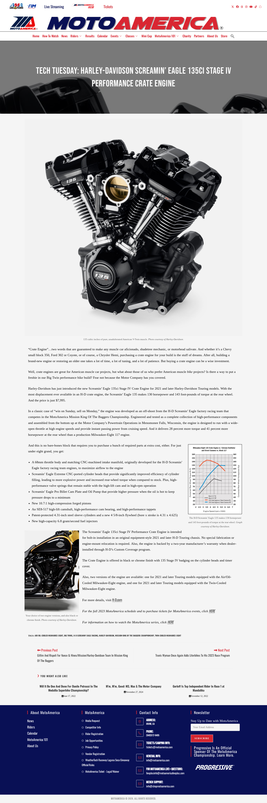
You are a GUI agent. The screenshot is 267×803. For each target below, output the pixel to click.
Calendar (102, 36)
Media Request (92, 721)
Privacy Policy (92, 747)
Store (224, 36)
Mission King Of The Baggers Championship (134, 635)
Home (36, 36)
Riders (74, 36)
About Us (212, 36)
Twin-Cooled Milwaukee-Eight (168, 635)
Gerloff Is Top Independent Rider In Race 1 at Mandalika (198, 688)
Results (89, 36)
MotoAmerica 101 (165, 36)
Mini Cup (146, 36)
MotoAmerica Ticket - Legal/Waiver (102, 771)
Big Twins (68, 635)
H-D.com (117, 599)
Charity (187, 36)
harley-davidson (106, 635)
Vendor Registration (95, 754)
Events (114, 36)
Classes (130, 36)
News (64, 36)
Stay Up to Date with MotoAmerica (214, 721)
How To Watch (50, 36)
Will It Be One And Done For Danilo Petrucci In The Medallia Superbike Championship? (69, 688)
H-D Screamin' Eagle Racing (86, 635)
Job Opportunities (94, 740)
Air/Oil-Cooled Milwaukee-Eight (49, 635)
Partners (199, 36)
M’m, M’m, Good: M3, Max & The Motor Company (133, 686)
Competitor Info (93, 727)
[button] (232, 36)
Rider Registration (94, 734)
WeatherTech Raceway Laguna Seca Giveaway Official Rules (105, 762)
